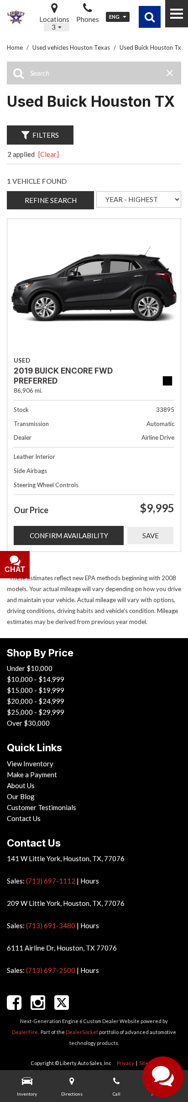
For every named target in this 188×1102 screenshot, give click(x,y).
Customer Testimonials (41, 807)
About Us (21, 785)
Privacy (125, 1063)
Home (15, 47)
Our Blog (21, 796)
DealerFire (25, 1032)
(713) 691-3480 (50, 925)
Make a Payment (32, 774)
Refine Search (51, 200)
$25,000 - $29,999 (35, 712)
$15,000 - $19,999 (35, 690)
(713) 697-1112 (50, 881)
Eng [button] (114, 17)
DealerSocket (82, 1032)
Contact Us (24, 818)
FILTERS (45, 135)
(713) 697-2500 (50, 970)
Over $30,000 (28, 723)
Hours (89, 881)
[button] (150, 17)
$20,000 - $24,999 (35, 701)
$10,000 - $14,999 (35, 679)
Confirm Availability (69, 535)
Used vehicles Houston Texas (71, 47)
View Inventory (30, 763)
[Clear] (48, 154)
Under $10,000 (29, 668)
